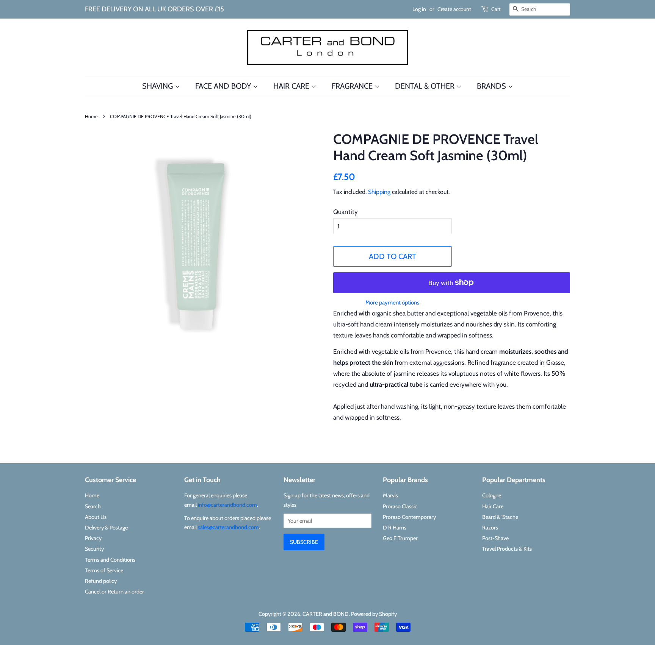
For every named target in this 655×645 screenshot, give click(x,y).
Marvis (390, 495)
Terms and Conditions (110, 559)
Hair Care (292, 86)
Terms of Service (104, 570)
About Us (96, 517)
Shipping (379, 191)
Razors (490, 527)
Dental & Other (425, 86)
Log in (419, 9)
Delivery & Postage (106, 527)
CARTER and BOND (325, 614)
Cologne (491, 495)
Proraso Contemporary (409, 517)
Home (91, 116)
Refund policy (101, 581)
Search (93, 506)
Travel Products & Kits (507, 548)
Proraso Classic (400, 506)
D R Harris (394, 527)
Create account (454, 9)
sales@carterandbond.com (228, 527)
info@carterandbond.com (227, 504)
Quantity (345, 212)
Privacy (93, 538)
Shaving (158, 86)
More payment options (392, 302)
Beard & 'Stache (500, 517)
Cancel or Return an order (114, 591)
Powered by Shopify (374, 614)
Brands (492, 86)
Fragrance (353, 86)
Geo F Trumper (400, 538)
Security (94, 548)
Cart (496, 9)
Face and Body (224, 86)
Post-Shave (495, 538)
